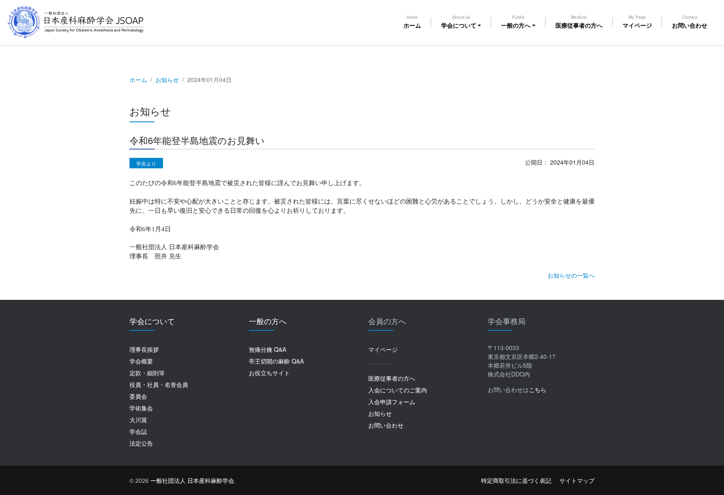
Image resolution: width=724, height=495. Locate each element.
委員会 (138, 396)
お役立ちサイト (269, 373)
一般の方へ (515, 21)
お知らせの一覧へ (571, 275)
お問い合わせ (689, 21)
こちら (537, 389)
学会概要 (141, 361)
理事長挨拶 (144, 349)
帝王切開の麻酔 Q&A (276, 361)
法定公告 (141, 443)
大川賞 (138, 419)
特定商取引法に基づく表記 (516, 480)
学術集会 (141, 408)
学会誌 (138, 431)
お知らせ (167, 79)
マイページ (637, 21)
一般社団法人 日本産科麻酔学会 (192, 480)
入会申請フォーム (391, 401)
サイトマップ (577, 480)
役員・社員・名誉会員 (158, 384)
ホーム (412, 21)
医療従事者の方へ (579, 21)
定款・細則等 (147, 373)
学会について (458, 21)
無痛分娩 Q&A (267, 349)
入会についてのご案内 (397, 390)
